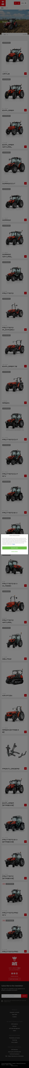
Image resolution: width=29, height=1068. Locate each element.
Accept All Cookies (14, 547)
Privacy (13, 544)
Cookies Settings (14, 551)
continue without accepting (14, 535)
